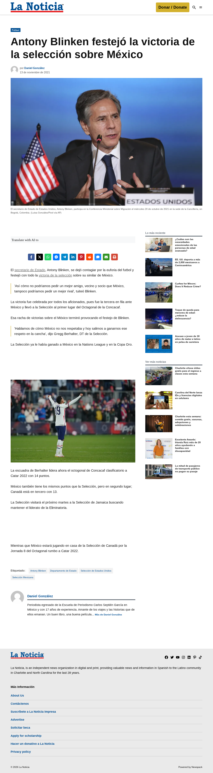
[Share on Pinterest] (81, 257)
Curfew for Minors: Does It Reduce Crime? (188, 285)
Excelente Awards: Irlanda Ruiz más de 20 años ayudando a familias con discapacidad (188, 445)
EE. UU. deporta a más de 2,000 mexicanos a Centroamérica (187, 262)
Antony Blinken (38, 570)
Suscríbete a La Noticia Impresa (33, 711)
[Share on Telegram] (64, 257)
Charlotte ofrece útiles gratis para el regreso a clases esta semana (188, 371)
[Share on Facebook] (31, 257)
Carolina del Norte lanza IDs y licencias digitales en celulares (188, 395)
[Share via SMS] (98, 257)
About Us (17, 695)
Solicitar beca (20, 727)
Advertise (17, 719)
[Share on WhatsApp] (48, 257)
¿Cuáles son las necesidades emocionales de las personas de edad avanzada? (186, 245)
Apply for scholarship (26, 735)
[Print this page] (114, 257)
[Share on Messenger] (56, 257)
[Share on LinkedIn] (73, 257)
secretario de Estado (29, 270)
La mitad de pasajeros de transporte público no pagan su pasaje (187, 468)
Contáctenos (20, 703)
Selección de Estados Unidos (96, 570)
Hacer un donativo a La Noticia (32, 743)
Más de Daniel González (108, 614)
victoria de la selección (55, 275)
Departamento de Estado (63, 570)
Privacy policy (21, 751)
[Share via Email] (106, 257)
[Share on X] (39, 257)
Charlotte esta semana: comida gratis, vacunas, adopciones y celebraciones (188, 420)
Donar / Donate (172, 7)
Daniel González (34, 68)
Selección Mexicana (22, 577)
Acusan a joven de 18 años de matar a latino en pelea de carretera (187, 339)
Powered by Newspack (190, 767)
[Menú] (200, 7)
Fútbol (15, 30)
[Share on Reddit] (89, 257)
